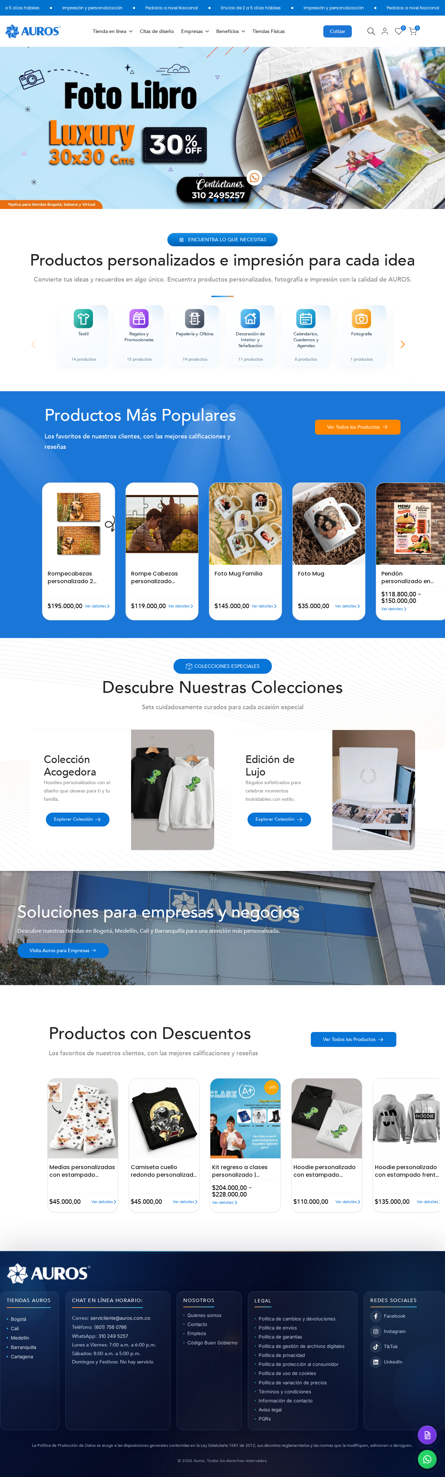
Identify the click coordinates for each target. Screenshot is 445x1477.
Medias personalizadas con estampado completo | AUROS (82, 1171)
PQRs (265, 1418)
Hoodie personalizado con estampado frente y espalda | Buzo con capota (407, 1171)
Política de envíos (278, 1328)
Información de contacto (286, 1400)
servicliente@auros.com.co (120, 1318)
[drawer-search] (371, 31)
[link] (222, 128)
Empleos (196, 1333)
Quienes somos (204, 1315)
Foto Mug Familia (238, 574)
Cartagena (22, 1356)
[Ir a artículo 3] (223, 200)
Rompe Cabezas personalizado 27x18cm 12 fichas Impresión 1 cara (155, 577)
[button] (44, 488)
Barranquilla (23, 1347)
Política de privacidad (282, 1355)
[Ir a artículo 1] (208, 200)
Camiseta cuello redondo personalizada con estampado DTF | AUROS (164, 1171)
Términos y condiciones (285, 1391)
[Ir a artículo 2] (215, 200)
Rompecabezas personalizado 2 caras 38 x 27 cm (71, 577)
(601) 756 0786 (110, 1327)
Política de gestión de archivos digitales (302, 1346)
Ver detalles (95, 606)
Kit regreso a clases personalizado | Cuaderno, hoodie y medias (240, 1171)
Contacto (197, 1324)
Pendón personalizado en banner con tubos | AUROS (408, 577)
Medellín (20, 1338)
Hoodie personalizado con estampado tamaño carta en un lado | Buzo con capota (326, 1171)
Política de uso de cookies (287, 1373)
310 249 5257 (113, 1336)
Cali (15, 1328)
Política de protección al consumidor (299, 1364)
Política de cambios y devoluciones (297, 1318)
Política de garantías (280, 1337)
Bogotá (18, 1319)
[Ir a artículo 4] (230, 200)
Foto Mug (311, 574)
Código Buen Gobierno (211, 1342)
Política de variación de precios (293, 1382)
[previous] (21, 128)
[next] (423, 128)
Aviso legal (270, 1409)
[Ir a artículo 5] (237, 200)
